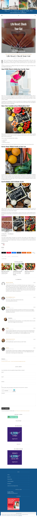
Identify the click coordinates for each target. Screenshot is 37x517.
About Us (9, 476)
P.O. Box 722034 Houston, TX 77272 (10, 492)
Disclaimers (9, 483)
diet (2, 256)
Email (2, 376)
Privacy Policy (9, 479)
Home (8, 474)
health (5, 256)
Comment (3, 393)
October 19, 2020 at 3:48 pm (9, 329)
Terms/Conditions (10, 481)
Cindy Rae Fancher (9, 282)
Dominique (4, 258)
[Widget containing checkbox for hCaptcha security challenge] (8, 390)
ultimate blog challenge (15, 256)
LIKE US (18, 444)
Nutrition (14, 54)
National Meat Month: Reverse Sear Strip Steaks (17, 273)
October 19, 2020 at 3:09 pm (9, 308)
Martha (7, 347)
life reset (9, 256)
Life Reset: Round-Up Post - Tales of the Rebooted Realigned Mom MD (13, 361)
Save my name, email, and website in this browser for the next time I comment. (14, 387)
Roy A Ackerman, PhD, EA (10, 297)
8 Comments (22, 58)
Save (9, 252)
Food (6, 54)
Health (9, 54)
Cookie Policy (20, 515)
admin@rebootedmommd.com (12, 493)
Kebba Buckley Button (10, 339)
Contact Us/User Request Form (12, 485)
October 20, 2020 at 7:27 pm (12, 319)
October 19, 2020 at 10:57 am (10, 283)
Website (2, 381)
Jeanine (7, 328)
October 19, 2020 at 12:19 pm (10, 298)
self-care (18, 54)
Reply (35, 282)
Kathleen (7, 307)
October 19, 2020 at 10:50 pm (10, 340)
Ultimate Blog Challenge (26, 54)
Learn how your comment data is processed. (22, 410)
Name (2, 372)
